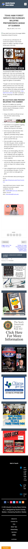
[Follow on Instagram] (11, 502)
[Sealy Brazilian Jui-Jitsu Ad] (14, 426)
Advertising (14, 529)
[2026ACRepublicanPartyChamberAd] (14, 371)
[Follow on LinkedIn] (20, 502)
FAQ (14, 524)
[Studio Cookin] (14, 315)
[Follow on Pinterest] (17, 502)
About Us (14, 519)
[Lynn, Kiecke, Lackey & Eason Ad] (14, 287)
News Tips (14, 527)
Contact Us (14, 521)
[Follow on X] (8, 502)
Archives (14, 539)
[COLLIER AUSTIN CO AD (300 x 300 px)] (14, 453)
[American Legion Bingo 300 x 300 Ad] (14, 342)
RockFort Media (20, 512)
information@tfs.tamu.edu (12, 194)
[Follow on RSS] (23, 502)
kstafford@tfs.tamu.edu (11, 190)
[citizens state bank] (14, 398)
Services (14, 532)
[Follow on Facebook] (5, 502)
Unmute (8, 213)
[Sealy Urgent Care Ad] (14, 122)
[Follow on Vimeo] (14, 502)
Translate (11, 260)
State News (18, 28)
